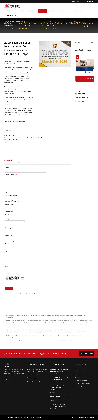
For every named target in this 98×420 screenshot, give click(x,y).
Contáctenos (11, 15)
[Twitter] (6, 380)
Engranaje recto (25, 340)
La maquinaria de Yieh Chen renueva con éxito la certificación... (58, 387)
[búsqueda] (72, 1)
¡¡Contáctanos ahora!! (86, 353)
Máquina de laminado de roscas (53, 340)
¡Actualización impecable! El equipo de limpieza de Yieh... (60, 370)
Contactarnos (84, 340)
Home (10, 29)
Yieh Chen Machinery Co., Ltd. (22, 417)
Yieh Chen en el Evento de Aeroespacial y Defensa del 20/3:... (60, 397)
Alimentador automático (42, 340)
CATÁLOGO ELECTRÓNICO (75, 11)
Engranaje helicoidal (32, 340)
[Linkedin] (8, 380)
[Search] (92, 43)
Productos (32, 11)
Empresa (22, 11)
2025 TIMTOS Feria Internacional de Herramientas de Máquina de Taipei (38, 29)
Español (91, 1)
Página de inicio (12, 11)
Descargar (81, 101)
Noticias (42, 11)
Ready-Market (90, 417)
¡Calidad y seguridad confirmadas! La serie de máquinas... (60, 378)
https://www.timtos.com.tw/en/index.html (21, 142)
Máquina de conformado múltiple (67, 340)
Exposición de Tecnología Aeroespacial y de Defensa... (58, 405)
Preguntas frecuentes (56, 11)
